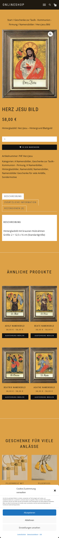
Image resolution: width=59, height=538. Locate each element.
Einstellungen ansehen (29, 527)
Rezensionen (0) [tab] (14, 208)
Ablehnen (29, 520)
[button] (55, 490)
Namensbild (26, 169)
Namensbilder (26, 24)
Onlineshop (14, 4)
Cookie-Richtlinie (21, 534)
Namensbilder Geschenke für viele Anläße (23, 173)
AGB (41, 534)
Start (9, 19)
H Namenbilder (34, 165)
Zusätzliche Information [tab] (20, 202)
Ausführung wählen (14, 336)
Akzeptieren (29, 512)
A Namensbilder (23, 161)
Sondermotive (9, 177)
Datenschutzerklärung (32, 534)
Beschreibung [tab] (13, 196)
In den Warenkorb (30, 147)
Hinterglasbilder (10, 169)
